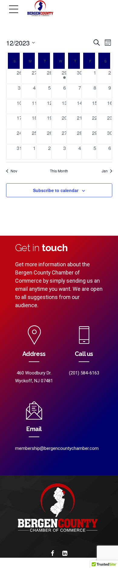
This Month (59, 170)
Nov (14, 170)
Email (34, 429)
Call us (84, 353)
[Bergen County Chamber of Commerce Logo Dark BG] (59, 510)
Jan (105, 170)
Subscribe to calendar (55, 190)
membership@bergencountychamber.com (57, 448)
